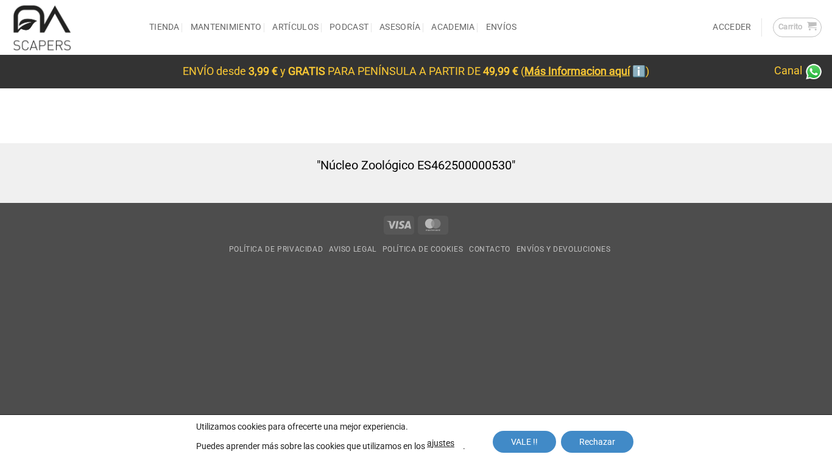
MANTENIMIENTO (226, 27)
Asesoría (399, 27)
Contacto (489, 249)
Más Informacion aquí (577, 71)
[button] (797, 27)
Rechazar (597, 442)
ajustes (440, 443)
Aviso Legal (352, 249)
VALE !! (524, 442)
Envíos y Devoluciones (563, 249)
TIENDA (164, 27)
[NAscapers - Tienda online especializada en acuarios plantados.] (70, 27)
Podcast (349, 27)
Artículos (295, 27)
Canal (789, 71)
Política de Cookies (423, 249)
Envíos (501, 27)
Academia (452, 27)
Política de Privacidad (276, 249)
